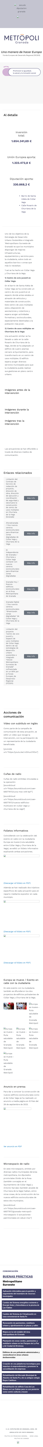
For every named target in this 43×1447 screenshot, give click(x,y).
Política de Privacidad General (16, 1436)
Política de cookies (21, 1438)
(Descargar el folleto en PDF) (17, 883)
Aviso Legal (34, 1436)
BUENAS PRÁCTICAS (18, 1276)
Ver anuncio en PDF (13, 1146)
